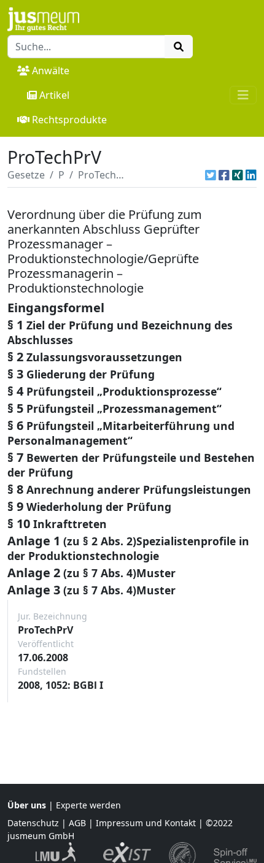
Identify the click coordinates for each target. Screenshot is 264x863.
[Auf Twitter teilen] (210, 174)
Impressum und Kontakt (146, 823)
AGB (77, 823)
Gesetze (26, 175)
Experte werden (88, 805)
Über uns (26, 805)
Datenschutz (33, 823)
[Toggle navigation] (243, 95)
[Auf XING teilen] (237, 174)
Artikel (54, 95)
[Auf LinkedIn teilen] (251, 174)
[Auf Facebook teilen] (224, 174)
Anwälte (50, 70)
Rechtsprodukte (69, 119)
